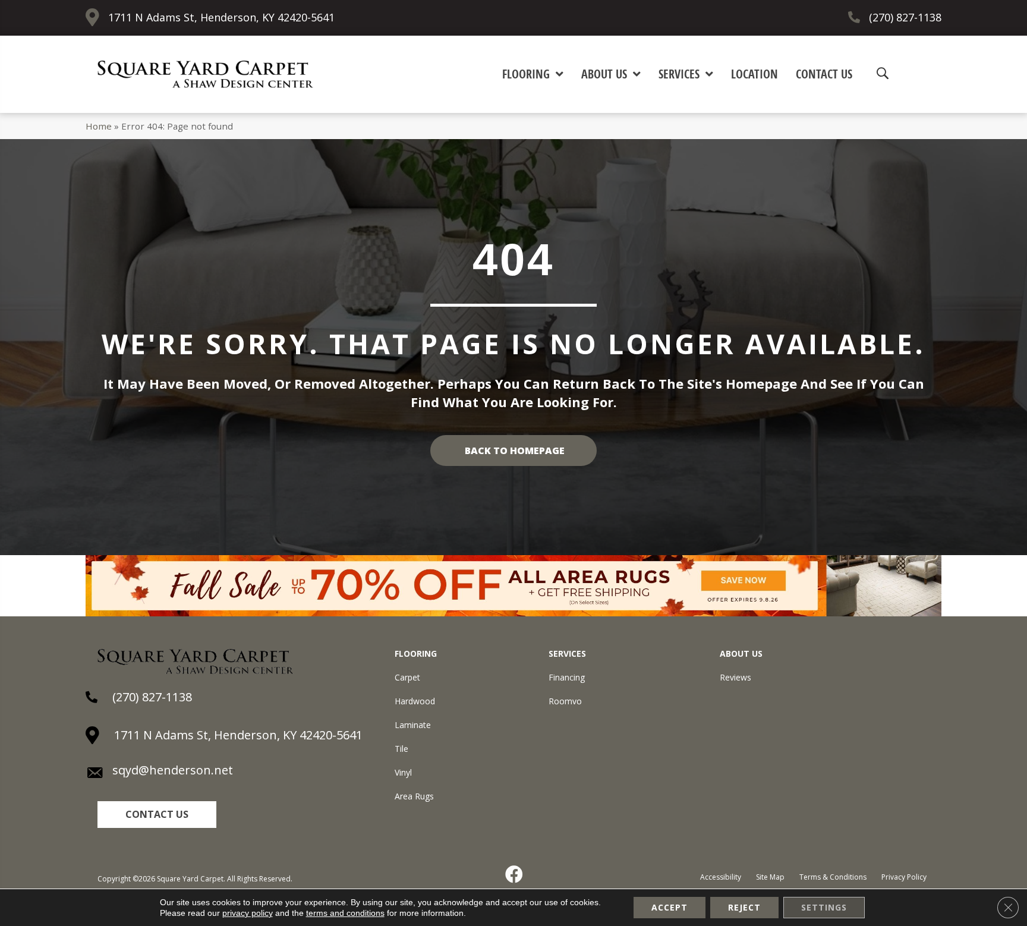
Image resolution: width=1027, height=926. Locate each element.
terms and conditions (345, 913)
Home (99, 126)
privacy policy (247, 913)
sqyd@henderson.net (172, 770)
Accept (669, 907)
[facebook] (514, 874)
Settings (824, 907)
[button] (156, 814)
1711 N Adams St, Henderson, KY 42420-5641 (221, 17)
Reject (744, 907)
